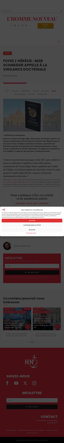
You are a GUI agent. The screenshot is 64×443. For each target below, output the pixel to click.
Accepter (32, 220)
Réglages (32, 230)
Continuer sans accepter (32, 225)
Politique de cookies (31, 233)
